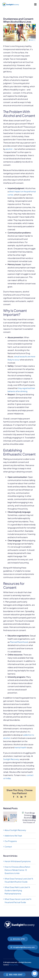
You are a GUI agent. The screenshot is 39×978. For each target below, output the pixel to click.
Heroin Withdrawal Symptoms (18, 861)
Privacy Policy (13, 965)
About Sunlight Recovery (15, 830)
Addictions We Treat (13, 835)
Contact (8, 846)
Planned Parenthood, (19, 642)
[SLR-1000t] (11, 3)
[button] (4, 817)
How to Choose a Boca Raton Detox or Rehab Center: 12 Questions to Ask (17, 870)
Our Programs (11, 841)
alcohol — (10, 149)
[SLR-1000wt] (19, 921)
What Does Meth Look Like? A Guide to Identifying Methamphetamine (17, 890)
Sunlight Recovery (11, 759)
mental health (20, 747)
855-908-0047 (15, 974)
